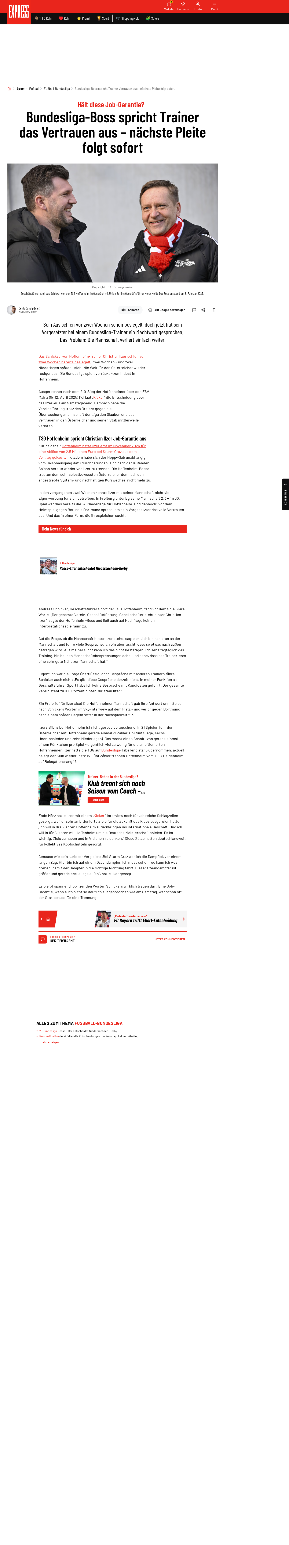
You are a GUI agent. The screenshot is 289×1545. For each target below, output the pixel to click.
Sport (21, 88)
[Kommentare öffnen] (194, 310)
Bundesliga (110, 750)
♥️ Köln (64, 18)
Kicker (98, 397)
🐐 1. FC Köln (43, 18)
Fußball (34, 88)
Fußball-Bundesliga (57, 88)
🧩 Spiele (152, 18)
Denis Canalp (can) (29, 308)
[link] (19, 12)
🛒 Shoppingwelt (127, 18)
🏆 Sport (103, 18)
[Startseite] (9, 88)
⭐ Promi (83, 18)
